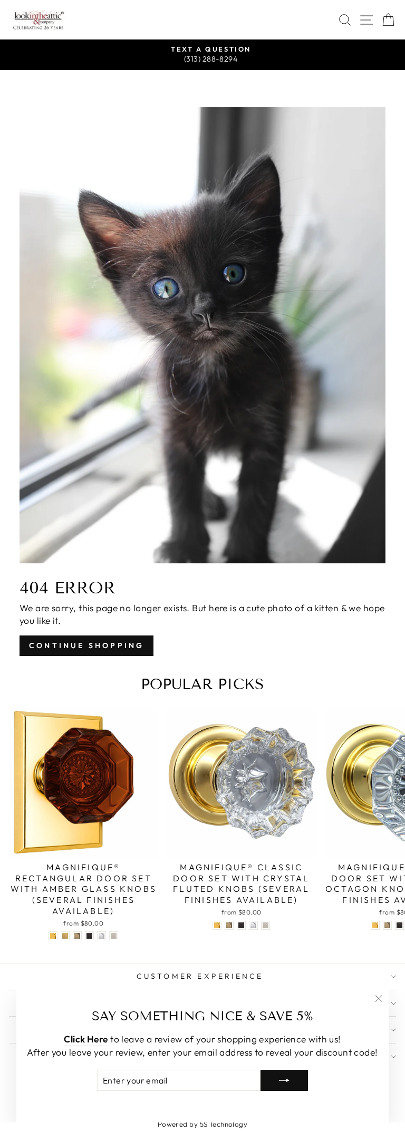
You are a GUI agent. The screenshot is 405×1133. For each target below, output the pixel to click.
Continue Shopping (86, 645)
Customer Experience (200, 976)
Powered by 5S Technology (203, 1124)
